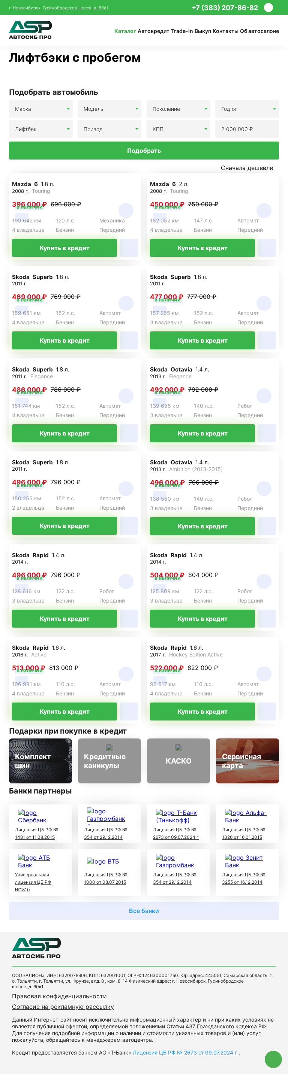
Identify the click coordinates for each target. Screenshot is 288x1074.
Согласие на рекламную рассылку (63, 1006)
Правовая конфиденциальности (59, 996)
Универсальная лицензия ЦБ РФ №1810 (33, 882)
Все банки (144, 910)
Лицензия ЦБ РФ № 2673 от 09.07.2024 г (185, 1052)
